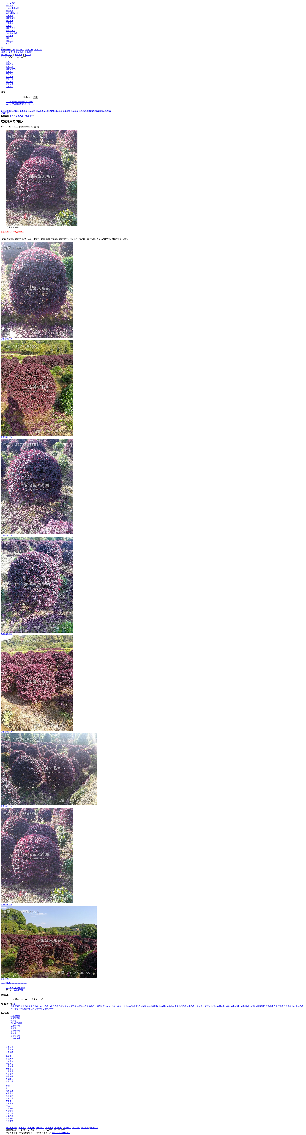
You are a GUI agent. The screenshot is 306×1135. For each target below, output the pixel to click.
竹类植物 (99, 111)
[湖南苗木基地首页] (2, 48)
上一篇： (9, 988)
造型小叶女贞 (6, 52)
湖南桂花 (9, 41)
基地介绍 (9, 64)
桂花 (3, 50)
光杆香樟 (9, 11)
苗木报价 (31, 1128)
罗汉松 (8, 111)
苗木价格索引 (6, 55)
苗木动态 (49, 1128)
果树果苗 (107, 111)
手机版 (4, 57)
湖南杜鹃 (9, 38)
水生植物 (28, 52)
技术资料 (58, 1128)
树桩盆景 (40, 111)
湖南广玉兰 (10, 28)
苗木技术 (9, 79)
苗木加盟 (9, 84)
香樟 (8, 50)
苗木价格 (9, 72)
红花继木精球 (6, 339)
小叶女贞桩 (10, 3)
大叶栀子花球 (16, 1023)
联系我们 (9, 87)
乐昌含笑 (9, 6)
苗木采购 (76, 1128)
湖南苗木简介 (11, 1128)
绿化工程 (9, 82)
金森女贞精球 (19, 988)
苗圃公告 (9, 1047)
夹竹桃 (8, 26)
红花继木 (9, 36)
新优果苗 (9, 1079)
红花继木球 (15, 1038)
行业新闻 (9, 1049)
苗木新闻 (9, 67)
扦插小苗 (74, 111)
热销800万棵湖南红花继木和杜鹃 (19, 104)
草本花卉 (38, 50)
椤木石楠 (9, 16)
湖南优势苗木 (11, 69)
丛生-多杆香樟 (12, 13)
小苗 (13, 50)
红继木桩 (9, 23)
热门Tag (28, 55)
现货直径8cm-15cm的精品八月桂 (19, 102)
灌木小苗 (23, 111)
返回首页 (5, 113)
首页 (8, 62)
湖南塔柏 (9, 21)
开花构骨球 (15, 1016)
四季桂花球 (15, 1036)
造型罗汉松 (10, 31)
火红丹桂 (9, 43)
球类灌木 (20, 50)
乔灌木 (47, 111)
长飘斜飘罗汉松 (12, 8)
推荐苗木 (18, 55)
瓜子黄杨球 (15, 1031)
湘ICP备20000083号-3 (61, 1133)
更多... (14, 1004)
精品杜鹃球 (18, 990)
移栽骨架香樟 (11, 33)
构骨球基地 (15, 1018)
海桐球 (13, 1028)
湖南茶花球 (10, 18)
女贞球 (13, 1021)
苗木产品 (9, 74)
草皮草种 (31, 111)
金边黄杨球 (15, 1026)
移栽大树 (91, 111)
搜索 (35, 97)
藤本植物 (9, 1076)
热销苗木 (9, 77)
